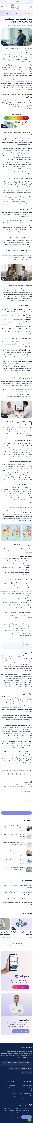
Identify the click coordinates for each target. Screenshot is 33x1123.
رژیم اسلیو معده (28, 1088)
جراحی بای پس (28, 65)
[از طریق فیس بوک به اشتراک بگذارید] (16, 774)
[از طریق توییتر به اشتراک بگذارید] (20, 774)
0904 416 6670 (10, 2)
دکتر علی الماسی (28, 12)
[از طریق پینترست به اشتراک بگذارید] (13, 774)
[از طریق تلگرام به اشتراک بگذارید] (9, 774)
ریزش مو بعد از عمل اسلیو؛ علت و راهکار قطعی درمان (18, 898)
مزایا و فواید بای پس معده (25, 1098)
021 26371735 (13, 1068)
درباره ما (13, 1096)
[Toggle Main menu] (31, 7)
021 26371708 (25, 1072)
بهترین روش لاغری (27, 1085)
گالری (14, 1090)
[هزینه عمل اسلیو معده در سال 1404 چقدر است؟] (29, 861)
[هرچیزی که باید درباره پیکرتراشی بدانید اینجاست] (29, 853)
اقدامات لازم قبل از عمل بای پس (12, 344)
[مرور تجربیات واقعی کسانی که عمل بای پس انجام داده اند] (29, 828)
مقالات (23, 12)
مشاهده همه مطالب (16, 943)
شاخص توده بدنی (27, 138)
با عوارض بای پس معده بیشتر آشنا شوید (20, 646)
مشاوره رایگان (26, 1117)
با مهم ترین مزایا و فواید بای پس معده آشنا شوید (18, 644)
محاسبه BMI (21, 2)
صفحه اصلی (12, 1085)
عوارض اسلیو (29, 1090)
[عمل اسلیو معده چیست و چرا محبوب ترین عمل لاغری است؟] (29, 836)
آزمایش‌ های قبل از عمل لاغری (15, 244)
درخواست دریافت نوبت (22, 1031)
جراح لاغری (26, 104)
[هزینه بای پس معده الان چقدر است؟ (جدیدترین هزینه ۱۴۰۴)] (29, 869)
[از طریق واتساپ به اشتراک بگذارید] (24, 774)
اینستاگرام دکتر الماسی (22, 987)
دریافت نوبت (15, 1117)
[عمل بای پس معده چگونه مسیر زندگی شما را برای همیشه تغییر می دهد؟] (29, 845)
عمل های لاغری (29, 25)
